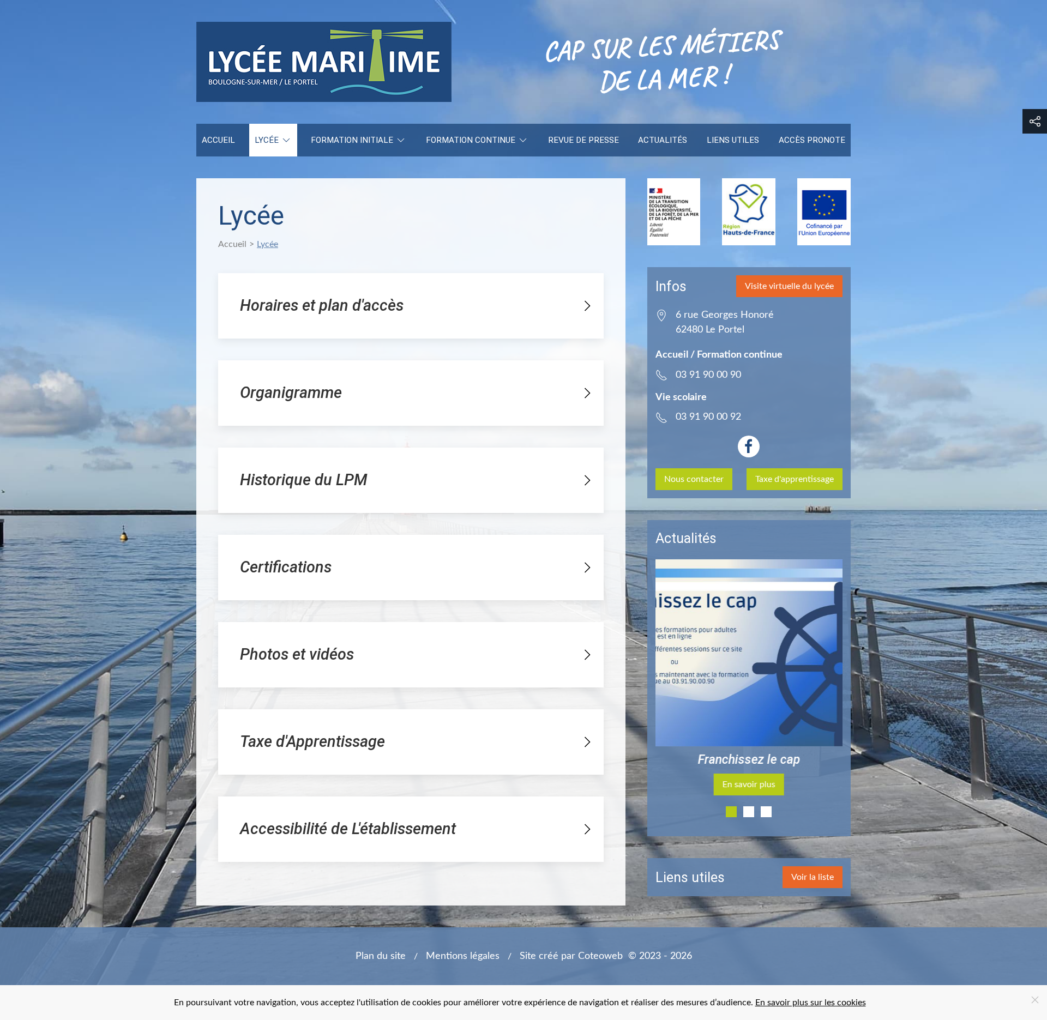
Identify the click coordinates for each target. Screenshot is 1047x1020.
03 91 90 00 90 (708, 374)
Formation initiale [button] (352, 140)
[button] (1034, 121)
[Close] (1035, 1000)
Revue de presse (583, 140)
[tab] (731, 811)
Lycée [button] (267, 140)
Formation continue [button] (470, 140)
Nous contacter (694, 479)
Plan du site (381, 956)
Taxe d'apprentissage (794, 479)
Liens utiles (733, 140)
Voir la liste (812, 877)
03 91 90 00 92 (708, 416)
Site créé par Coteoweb (571, 956)
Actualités (662, 140)
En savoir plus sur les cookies (810, 1002)
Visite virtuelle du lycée (789, 286)
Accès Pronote (812, 140)
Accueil (218, 140)
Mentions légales (463, 956)
